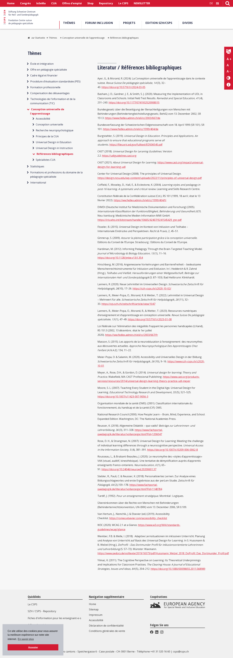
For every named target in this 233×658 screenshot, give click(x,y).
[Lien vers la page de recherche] (227, 4)
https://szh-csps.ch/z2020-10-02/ (152, 288)
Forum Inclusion (99, 23)
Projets (129, 23)
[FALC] (228, 52)
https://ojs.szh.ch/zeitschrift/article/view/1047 (128, 304)
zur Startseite (38, 37)
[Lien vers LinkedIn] (157, 632)
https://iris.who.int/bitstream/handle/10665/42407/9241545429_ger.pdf (139, 220)
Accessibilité (43, 118)
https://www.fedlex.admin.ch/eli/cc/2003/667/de (132, 118)
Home (11, 3)
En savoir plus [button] (26, 639)
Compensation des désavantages (50, 93)
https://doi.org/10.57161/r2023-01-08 (150, 319)
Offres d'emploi (72, 3)
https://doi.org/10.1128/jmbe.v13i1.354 (120, 257)
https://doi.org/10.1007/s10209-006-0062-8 (172, 449)
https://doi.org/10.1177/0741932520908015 (134, 102)
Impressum (95, 615)
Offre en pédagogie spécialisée (48, 69)
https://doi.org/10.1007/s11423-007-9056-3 (122, 396)
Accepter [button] (33, 647)
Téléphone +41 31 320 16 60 (153, 651)
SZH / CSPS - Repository (42, 611)
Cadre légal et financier (44, 75)
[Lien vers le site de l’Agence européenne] (177, 607)
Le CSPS (123, 3)
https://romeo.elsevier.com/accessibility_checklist (138, 518)
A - (229, 71)
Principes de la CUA (47, 136)
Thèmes (69, 23)
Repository (106, 3)
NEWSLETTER (142, 3)
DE (211, 3)
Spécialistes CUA (45, 159)
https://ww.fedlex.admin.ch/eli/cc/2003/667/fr (131, 335)
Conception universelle (49, 124)
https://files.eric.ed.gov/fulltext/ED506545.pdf (135, 144)
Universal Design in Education (53, 142)
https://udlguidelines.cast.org (119, 155)
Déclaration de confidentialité (106, 625)
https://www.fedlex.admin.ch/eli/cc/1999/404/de (130, 129)
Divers (187, 23)
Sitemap (94, 609)
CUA (54, 3)
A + (229, 59)
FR (217, 3)
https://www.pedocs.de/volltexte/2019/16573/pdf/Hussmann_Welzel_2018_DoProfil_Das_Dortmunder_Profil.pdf (163, 553)
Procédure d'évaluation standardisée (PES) (55, 81)
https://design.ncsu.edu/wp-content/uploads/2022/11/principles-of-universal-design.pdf (149, 178)
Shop (90, 3)
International (38, 182)
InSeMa (41, 3)
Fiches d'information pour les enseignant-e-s (54, 618)
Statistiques (37, 166)
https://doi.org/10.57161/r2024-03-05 (123, 87)
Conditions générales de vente (107, 631)
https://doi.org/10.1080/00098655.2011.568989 (178, 569)
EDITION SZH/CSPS (158, 23)
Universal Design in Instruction (54, 148)
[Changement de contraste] (228, 78)
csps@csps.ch (181, 651)
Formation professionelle (45, 87)
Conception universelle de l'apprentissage (83, 37)
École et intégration (42, 63)
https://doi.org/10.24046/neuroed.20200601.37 (128, 469)
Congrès (25, 3)
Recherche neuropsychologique (54, 130)
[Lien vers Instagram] (161, 632)
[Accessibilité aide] (228, 84)
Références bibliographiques (124, 37)
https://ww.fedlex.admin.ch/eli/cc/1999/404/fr (140, 200)
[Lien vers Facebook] (152, 632)
